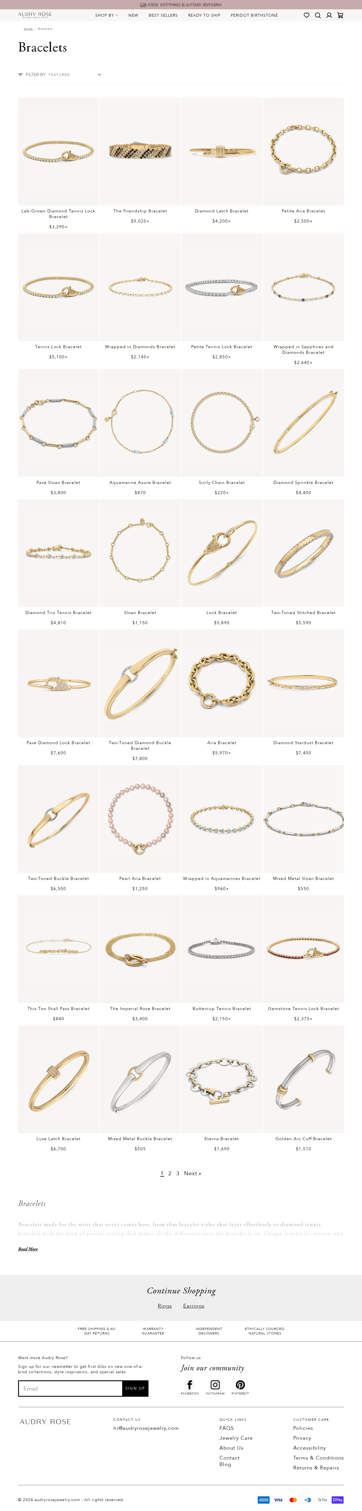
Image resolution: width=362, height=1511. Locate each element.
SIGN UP (135, 1388)
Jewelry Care (236, 1438)
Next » (193, 1173)
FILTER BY (36, 75)
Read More (28, 1249)
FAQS (226, 1428)
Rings (165, 1306)
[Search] (317, 15)
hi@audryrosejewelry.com (146, 1428)
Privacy (302, 1438)
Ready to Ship (204, 15)
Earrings (193, 1306)
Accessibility (309, 1448)
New (133, 15)
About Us (231, 1448)
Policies (303, 1428)
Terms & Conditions (318, 1458)
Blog (225, 1464)
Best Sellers (163, 15)
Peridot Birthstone (254, 15)
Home (28, 29)
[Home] (35, 15)
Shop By (104, 15)
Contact (229, 1458)
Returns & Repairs (316, 1467)
